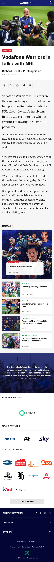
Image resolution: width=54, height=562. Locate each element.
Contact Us (26, 547)
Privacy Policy (32, 541)
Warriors (7, 50)
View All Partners (27, 501)
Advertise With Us (38, 547)
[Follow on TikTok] (36, 513)
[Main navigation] (3, 2)
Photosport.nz (32, 71)
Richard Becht (11, 71)
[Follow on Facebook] (40, 513)
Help (18, 547)
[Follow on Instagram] (50, 513)
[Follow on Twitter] (45, 513)
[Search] (50, 2)
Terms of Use (21, 541)
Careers (12, 547)
